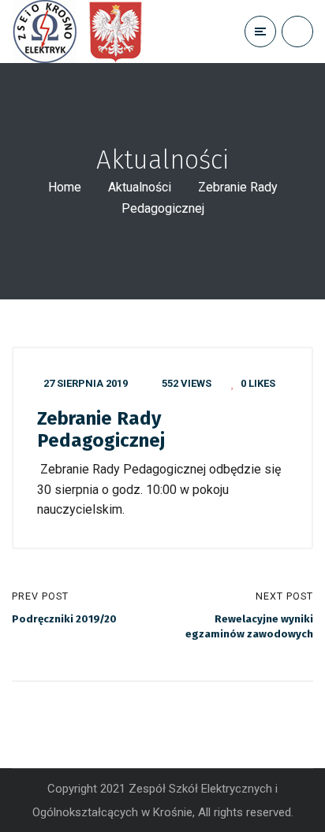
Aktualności (139, 187)
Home (64, 187)
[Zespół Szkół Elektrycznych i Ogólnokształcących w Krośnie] (82, 31)
